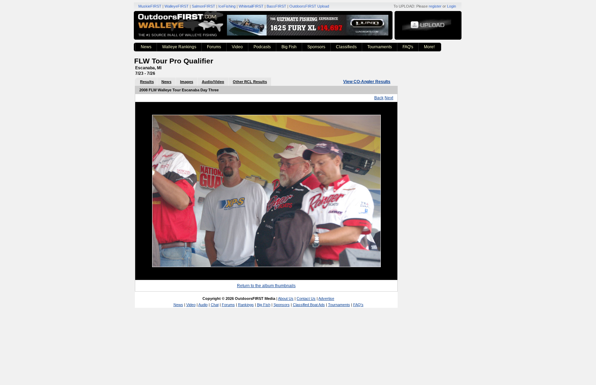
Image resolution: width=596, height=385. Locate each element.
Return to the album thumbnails (266, 285)
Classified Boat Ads (309, 305)
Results (147, 82)
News (146, 46)
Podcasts (262, 46)
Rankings (246, 305)
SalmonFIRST (203, 6)
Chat (215, 305)
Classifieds (346, 46)
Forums (214, 46)
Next (389, 97)
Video (237, 46)
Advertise (326, 298)
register (435, 6)
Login (451, 6)
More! (429, 46)
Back (379, 97)
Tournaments (379, 46)
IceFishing (227, 6)
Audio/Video (213, 82)
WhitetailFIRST (251, 6)
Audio (203, 305)
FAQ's (408, 46)
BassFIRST (276, 6)
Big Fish (289, 46)
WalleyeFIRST (177, 6)
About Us (286, 298)
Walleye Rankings (179, 46)
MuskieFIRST (149, 6)
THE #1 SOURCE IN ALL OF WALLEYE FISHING (177, 35)
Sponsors (316, 46)
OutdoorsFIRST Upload (309, 6)
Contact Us (306, 298)
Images (186, 82)
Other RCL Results (250, 82)
